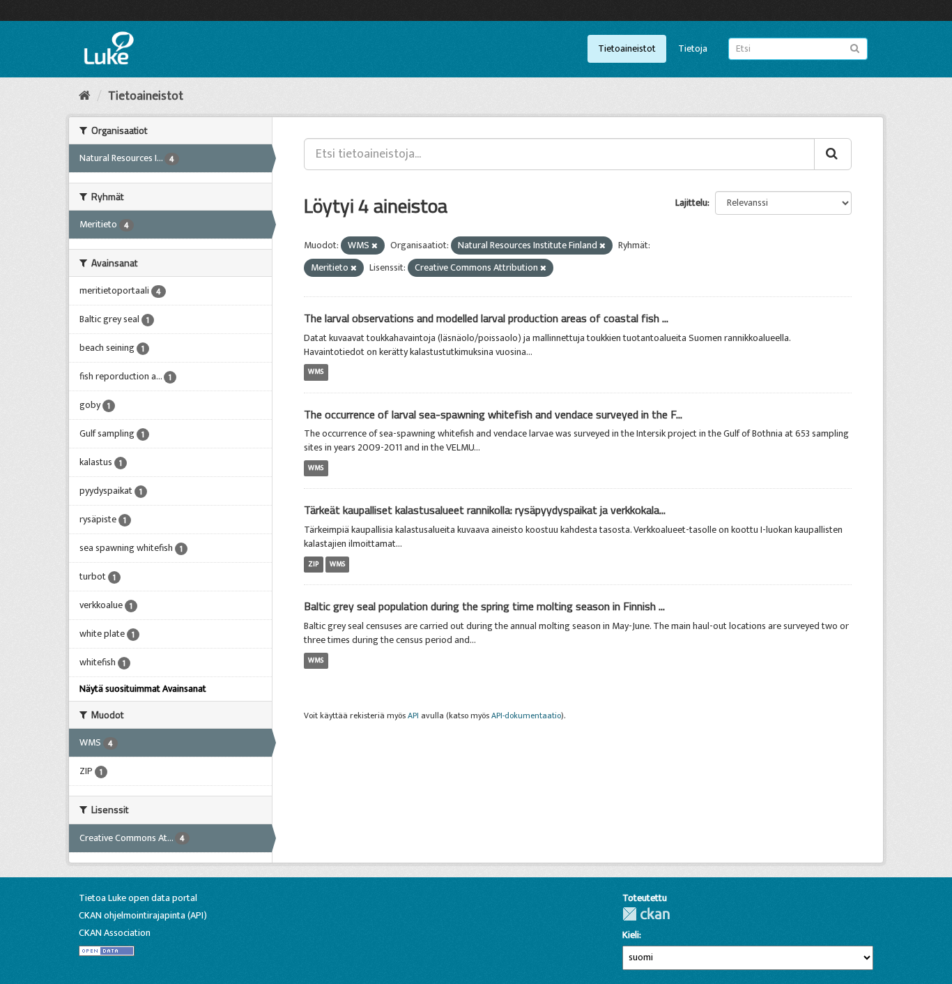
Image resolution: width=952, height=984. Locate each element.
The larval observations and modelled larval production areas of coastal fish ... (486, 318)
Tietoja (692, 48)
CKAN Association (115, 933)
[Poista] (374, 246)
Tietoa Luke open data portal (138, 898)
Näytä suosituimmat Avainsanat (142, 689)
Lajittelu (691, 203)
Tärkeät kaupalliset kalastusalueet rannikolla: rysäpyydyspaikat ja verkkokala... (485, 509)
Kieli (630, 935)
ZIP (313, 564)
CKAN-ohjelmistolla (646, 914)
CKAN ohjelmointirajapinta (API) (143, 915)
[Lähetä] (855, 48)
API (413, 715)
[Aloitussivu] (85, 96)
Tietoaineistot (627, 48)
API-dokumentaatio (526, 715)
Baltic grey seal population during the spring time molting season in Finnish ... (484, 606)
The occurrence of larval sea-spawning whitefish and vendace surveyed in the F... (493, 414)
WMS (315, 372)
